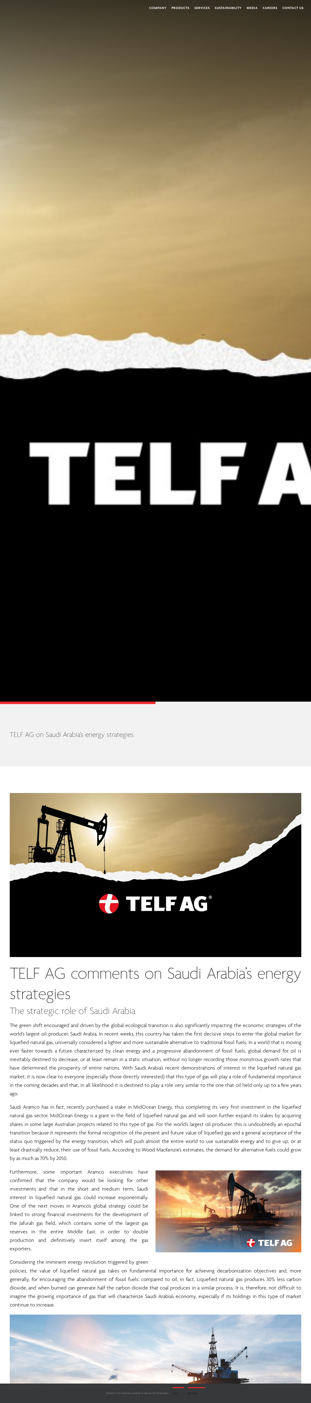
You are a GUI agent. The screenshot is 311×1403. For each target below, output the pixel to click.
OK (175, 1393)
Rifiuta (193, 1393)
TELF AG (37, 974)
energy (279, 974)
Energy (165, 1107)
